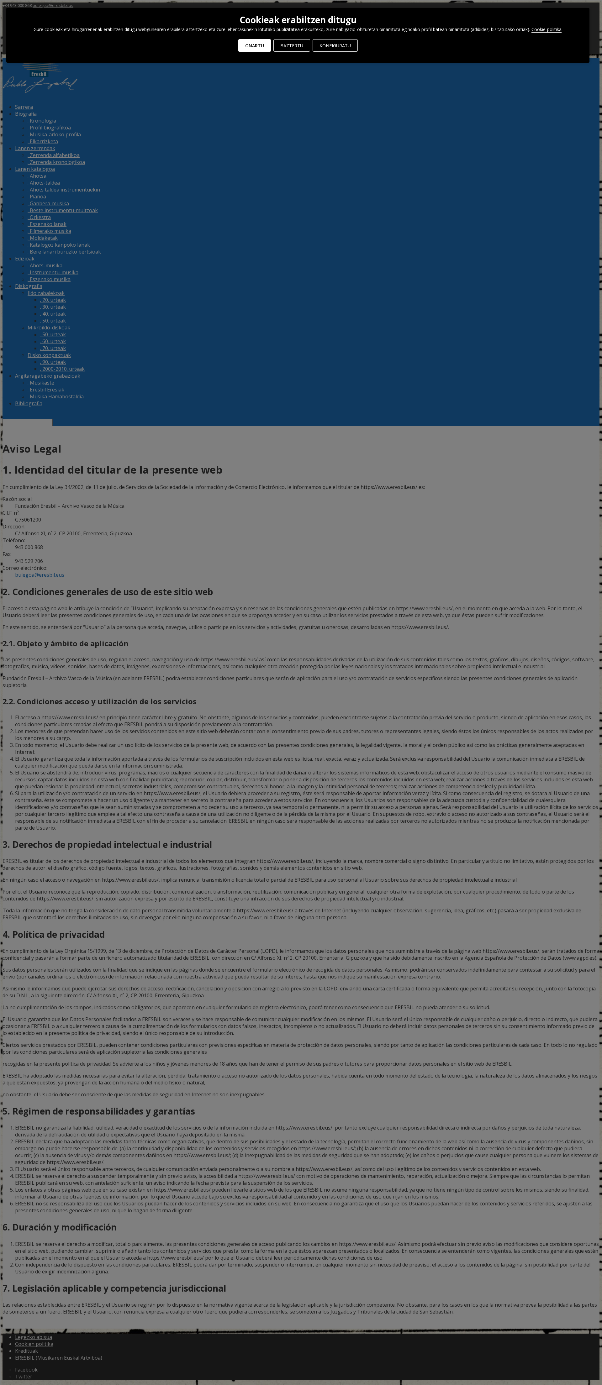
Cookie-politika (546, 29)
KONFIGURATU (335, 46)
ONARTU (254, 46)
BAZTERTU (291, 46)
